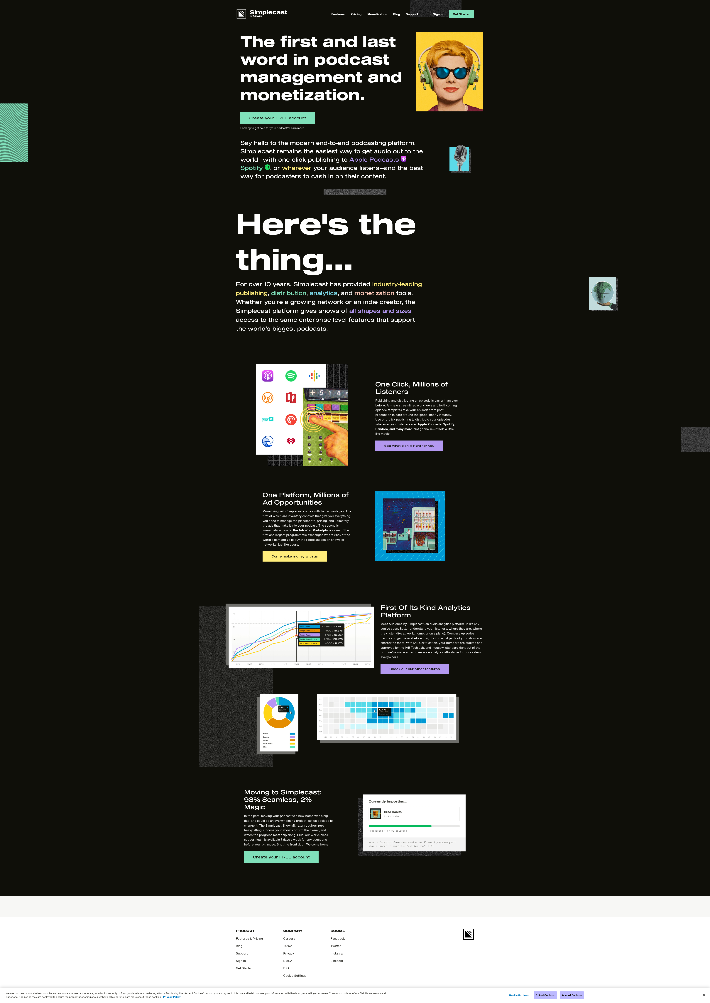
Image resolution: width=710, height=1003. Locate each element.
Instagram (338, 953)
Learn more (296, 128)
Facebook (338, 938)
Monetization (377, 14)
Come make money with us (294, 556)
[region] (355, 995)
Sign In (438, 14)
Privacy (288, 953)
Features (338, 14)
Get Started (461, 14)
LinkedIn (337, 960)
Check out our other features (414, 669)
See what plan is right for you (409, 445)
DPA (286, 968)
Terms (288, 946)
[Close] (704, 995)
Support (412, 14)
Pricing (356, 14)
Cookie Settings (294, 975)
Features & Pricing (249, 938)
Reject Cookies (545, 995)
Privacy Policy (172, 996)
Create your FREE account (277, 118)
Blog (396, 14)
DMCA (287, 960)
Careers (289, 938)
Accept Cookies (572, 995)
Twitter (336, 946)
